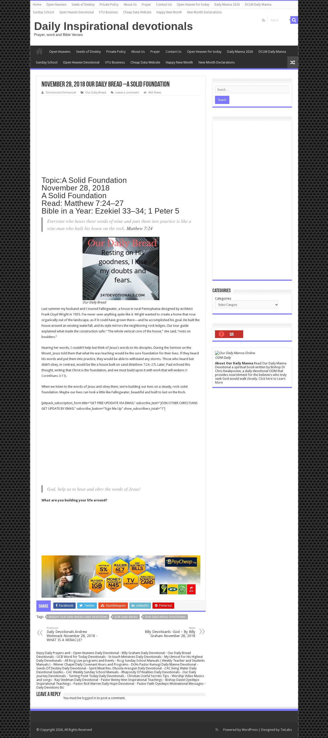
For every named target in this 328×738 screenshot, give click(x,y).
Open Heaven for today (193, 4)
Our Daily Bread (95, 92)
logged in (89, 698)
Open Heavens (56, 4)
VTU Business (108, 12)
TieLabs (286, 730)
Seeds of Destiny (83, 4)
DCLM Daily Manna (258, 4)
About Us (130, 4)
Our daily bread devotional (165, 617)
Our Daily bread (126, 617)
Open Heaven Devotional (76, 12)
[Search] (294, 20)
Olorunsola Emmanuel (61, 92)
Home (37, 4)
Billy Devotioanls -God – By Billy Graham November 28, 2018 (170, 632)
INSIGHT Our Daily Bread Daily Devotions (78, 617)
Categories (223, 298)
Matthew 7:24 (139, 228)
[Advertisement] (121, 134)
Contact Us (164, 4)
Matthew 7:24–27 (142, 364)
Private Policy (109, 4)
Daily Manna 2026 (227, 4)
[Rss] (263, 20)
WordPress (250, 730)
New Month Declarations (204, 12)
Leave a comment (127, 92)
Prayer (146, 4)
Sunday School (43, 12)
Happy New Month (169, 12)
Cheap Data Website (137, 12)
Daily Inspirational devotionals (113, 26)
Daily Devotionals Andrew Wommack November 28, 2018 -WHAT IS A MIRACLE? (72, 634)
